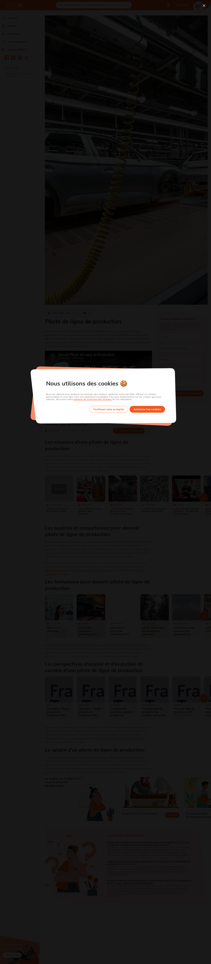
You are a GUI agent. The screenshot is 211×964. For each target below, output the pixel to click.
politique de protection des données (93, 399)
